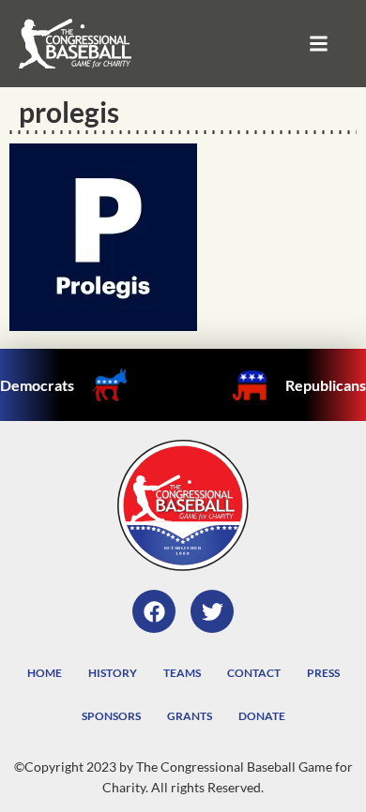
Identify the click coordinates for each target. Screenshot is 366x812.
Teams (182, 673)
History (112, 673)
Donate (261, 716)
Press (323, 673)
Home (44, 673)
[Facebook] (153, 611)
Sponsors (111, 716)
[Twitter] (212, 611)
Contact (254, 673)
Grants (189, 716)
